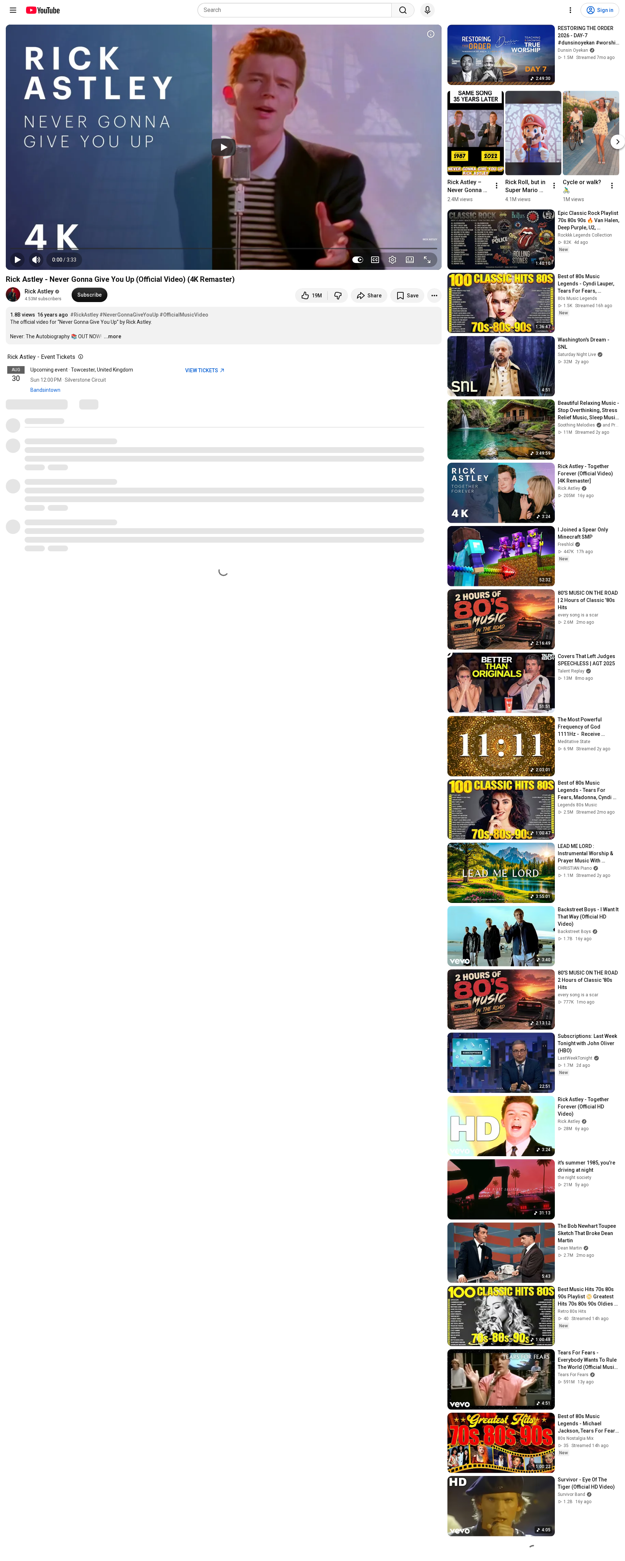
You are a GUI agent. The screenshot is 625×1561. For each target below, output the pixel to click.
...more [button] (112, 336)
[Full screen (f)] (427, 260)
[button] (64, 260)
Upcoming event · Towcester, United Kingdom (81, 370)
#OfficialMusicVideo (184, 315)
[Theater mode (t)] (409, 260)
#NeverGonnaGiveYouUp (128, 315)
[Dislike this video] (338, 295)
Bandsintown (45, 390)
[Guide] (13, 10)
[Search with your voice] (427, 10)
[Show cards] (430, 34)
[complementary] (79, 357)
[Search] (402, 10)
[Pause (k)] (17, 260)
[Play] (223, 147)
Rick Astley (39, 291)
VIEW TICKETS (202, 370)
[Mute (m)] (36, 260)
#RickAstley (84, 315)
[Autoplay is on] (357, 260)
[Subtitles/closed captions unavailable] (375, 260)
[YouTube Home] (42, 10)
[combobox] (297, 10)
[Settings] (570, 10)
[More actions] (434, 295)
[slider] (223, 248)
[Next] (618, 142)
